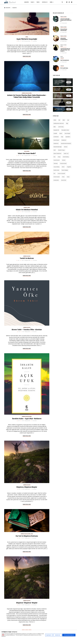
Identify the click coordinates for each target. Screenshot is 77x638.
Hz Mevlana (56, 136)
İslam (32, 2)
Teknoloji (55, 163)
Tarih (37, 2)
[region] (38, 634)
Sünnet (63, 160)
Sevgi (59, 156)
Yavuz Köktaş (56, 166)
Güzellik (55, 133)
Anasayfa (26, 2)
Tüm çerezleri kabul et (69, 635)
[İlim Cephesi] (10, 2)
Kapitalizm (68, 136)
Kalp (62, 136)
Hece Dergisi (67, 133)
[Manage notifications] (3, 635)
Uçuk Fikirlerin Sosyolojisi (27, 39)
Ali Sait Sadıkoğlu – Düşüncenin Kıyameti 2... (65, 20)
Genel (51, 2)
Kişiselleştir (48, 635)
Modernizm (56, 143)
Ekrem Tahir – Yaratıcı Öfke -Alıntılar (27, 330)
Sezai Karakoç (66, 156)
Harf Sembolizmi (64, 60)
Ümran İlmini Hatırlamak (63, 30)
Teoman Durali (63, 163)
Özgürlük (69, 166)
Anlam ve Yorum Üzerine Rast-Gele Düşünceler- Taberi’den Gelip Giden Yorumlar (26, 96)
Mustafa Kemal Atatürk (66, 143)
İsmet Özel (63, 180)
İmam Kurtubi (56, 176)
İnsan (68, 176)
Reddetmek (57, 635)
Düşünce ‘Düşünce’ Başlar (26, 603)
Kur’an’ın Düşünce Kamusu (27, 536)
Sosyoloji (44, 2)
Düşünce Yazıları (26, 256)
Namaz (65, 146)
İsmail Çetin (56, 180)
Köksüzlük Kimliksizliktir (63, 39)
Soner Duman (56, 160)
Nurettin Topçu (61, 150)
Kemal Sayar (56, 140)
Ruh (54, 156)
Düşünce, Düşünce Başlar (26, 487)
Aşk (68, 120)
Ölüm (63, 166)
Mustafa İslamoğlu (57, 146)
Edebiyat (25, 207)
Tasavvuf (62, 57)
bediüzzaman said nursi (59, 123)
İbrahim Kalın (56, 170)
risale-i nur (66, 153)
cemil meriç (60, 126)
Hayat (61, 133)
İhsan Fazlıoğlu (65, 170)
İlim (54, 173)
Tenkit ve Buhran (27, 258)
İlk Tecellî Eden (64, 68)
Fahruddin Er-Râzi (65, 130)
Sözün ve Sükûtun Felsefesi (27, 210)
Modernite (64, 140)
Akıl (59, 120)
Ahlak (55, 120)
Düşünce (14, 7)
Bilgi (67, 123)
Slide (32, 533)
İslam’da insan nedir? (27, 153)
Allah (64, 120)
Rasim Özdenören (57, 153)
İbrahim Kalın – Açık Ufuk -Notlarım (26, 419)
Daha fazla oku (27, 56)
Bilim (55, 126)
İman (63, 176)
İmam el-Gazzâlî (61, 173)
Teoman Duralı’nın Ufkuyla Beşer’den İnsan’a (65, 50)
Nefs (55, 150)
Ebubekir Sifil (56, 130)
